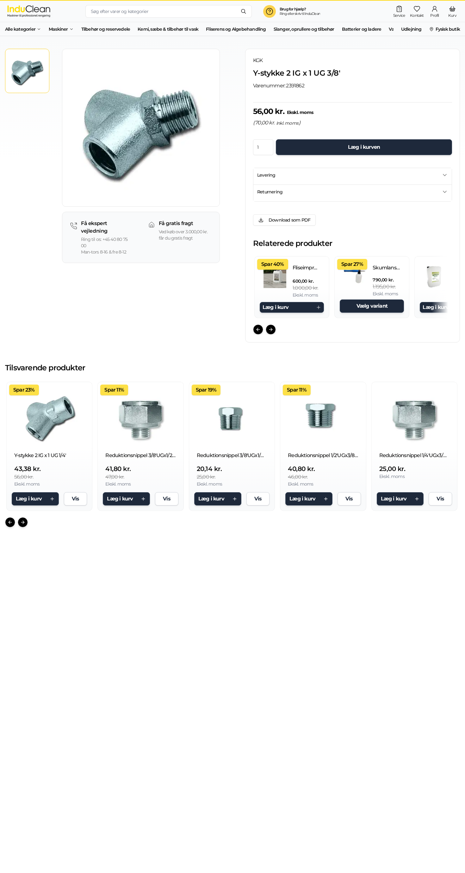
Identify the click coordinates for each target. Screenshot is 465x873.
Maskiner (58, 29)
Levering (266, 175)
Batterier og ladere (361, 29)
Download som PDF (289, 220)
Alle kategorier (20, 29)
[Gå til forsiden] (40, 11)
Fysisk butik (448, 29)
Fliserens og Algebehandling (236, 29)
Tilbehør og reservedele (105, 29)
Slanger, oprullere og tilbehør (304, 29)
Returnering (269, 192)
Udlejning (411, 29)
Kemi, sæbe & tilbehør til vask (168, 29)
